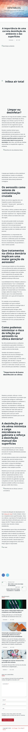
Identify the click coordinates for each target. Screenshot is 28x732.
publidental (5, 669)
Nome (4, 700)
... (21, 616)
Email (4, 704)
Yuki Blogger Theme (16, 728)
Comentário (6, 684)
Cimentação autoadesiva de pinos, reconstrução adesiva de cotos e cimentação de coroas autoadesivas (12, 634)
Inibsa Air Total (8, 514)
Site (3, 708)
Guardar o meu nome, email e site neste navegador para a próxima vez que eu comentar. (13, 714)
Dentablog (14, 7)
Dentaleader (11, 40)
